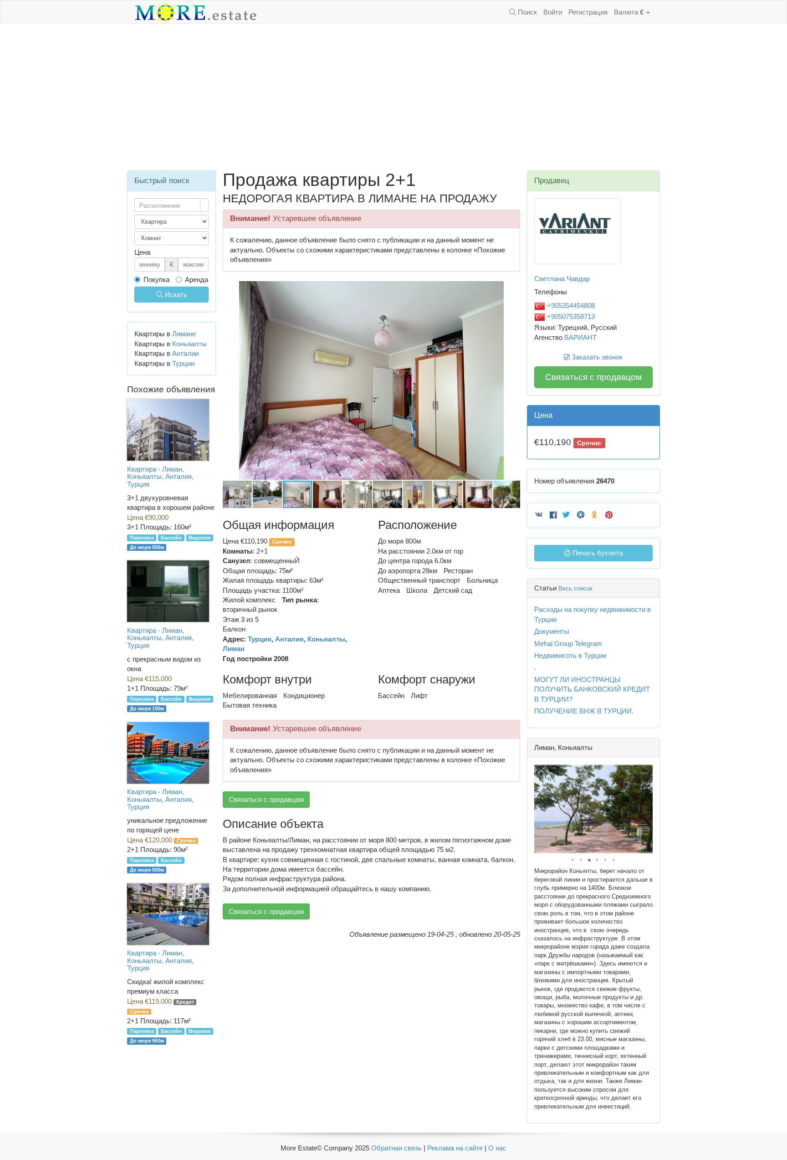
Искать (175, 294)
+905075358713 (570, 316)
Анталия (289, 639)
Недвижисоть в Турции (570, 655)
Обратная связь (396, 1148)
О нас (497, 1148)
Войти (552, 12)
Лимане (184, 334)
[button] (512, 289)
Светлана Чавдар (562, 278)
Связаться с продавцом (266, 799)
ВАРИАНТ (580, 337)
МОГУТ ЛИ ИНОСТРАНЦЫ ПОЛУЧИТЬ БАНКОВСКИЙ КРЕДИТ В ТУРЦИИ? (592, 689)
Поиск (526, 12)
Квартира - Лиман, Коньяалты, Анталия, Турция (160, 476)
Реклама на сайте (455, 1148)
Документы (551, 631)
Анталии (185, 353)
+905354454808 (570, 305)
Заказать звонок (596, 357)
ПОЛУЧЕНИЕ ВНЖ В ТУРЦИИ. (584, 711)
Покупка (156, 279)
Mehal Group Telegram (568, 643)
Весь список (575, 588)
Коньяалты (326, 639)
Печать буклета (597, 553)
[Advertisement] (393, 97)
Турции (183, 363)
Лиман (234, 648)
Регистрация (588, 12)
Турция (259, 639)
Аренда (196, 279)
